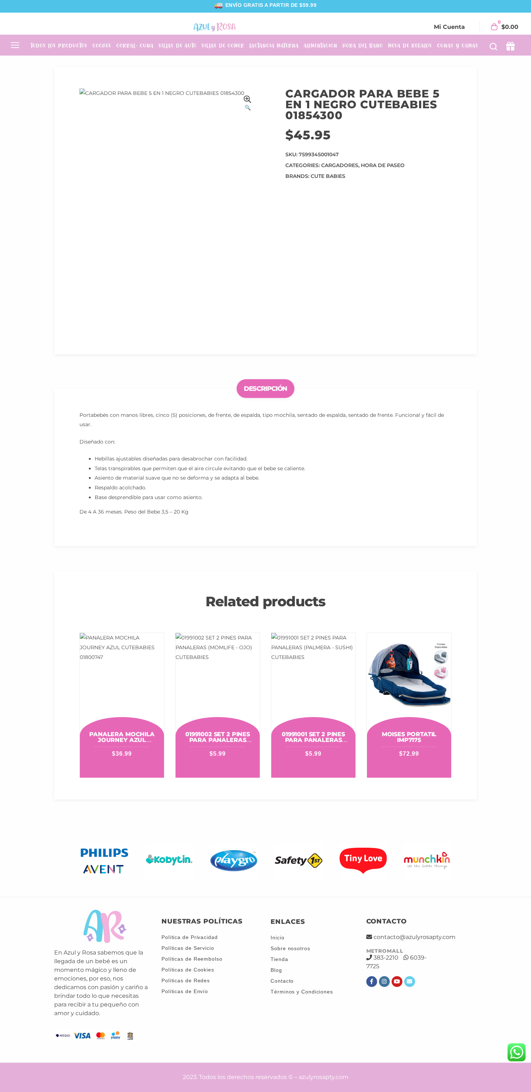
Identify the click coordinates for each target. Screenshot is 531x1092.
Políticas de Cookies (187, 970)
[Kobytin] (104, 861)
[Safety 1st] (234, 861)
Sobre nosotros (290, 948)
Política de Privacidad (189, 937)
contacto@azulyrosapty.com (415, 937)
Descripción (266, 388)
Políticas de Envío (184, 991)
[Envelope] (409, 981)
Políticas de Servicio (187, 948)
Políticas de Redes (185, 980)
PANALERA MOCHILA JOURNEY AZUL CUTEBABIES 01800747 (122, 740)
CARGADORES (339, 165)
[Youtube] (397, 981)
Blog (276, 970)
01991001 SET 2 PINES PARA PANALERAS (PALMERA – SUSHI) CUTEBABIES (313, 743)
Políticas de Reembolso (192, 959)
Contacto (282, 981)
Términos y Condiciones (302, 992)
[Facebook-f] (371, 981)
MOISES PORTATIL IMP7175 (409, 737)
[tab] (266, 388)
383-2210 (386, 957)
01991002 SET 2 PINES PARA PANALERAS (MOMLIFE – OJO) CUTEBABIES (217, 743)
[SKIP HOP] (428, 861)
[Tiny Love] (298, 861)
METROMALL (384, 951)
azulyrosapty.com (324, 1077)
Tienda (279, 959)
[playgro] (169, 861)
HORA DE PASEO (383, 165)
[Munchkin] (363, 861)
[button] (247, 104)
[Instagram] (384, 981)
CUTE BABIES (328, 176)
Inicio (277, 937)
